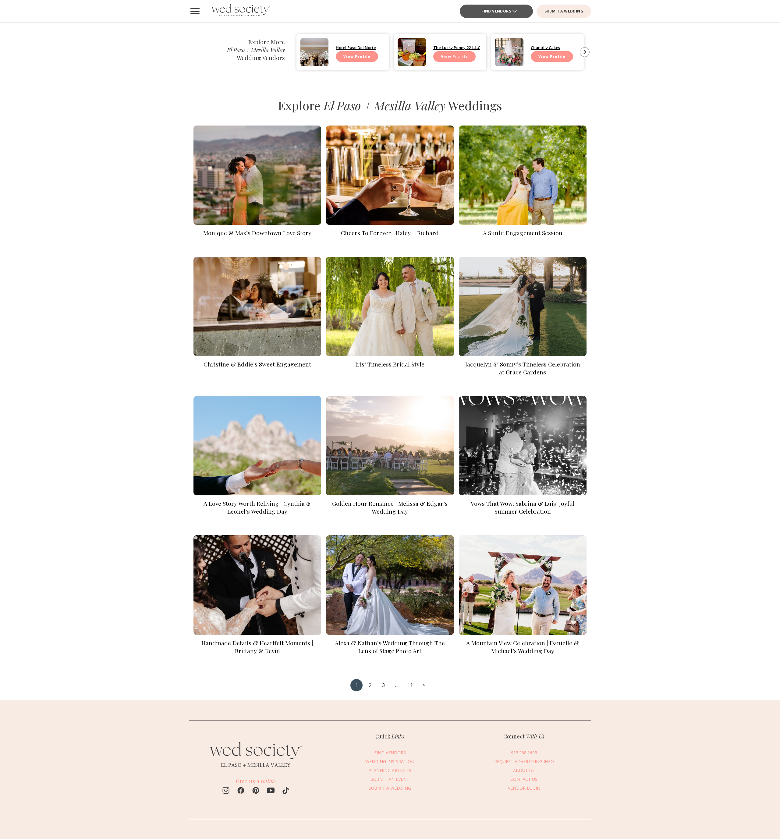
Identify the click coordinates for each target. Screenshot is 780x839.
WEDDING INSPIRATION (389, 761)
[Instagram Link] (225, 791)
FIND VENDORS (390, 753)
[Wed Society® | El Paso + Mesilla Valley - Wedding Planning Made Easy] (240, 11)
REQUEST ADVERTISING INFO (524, 761)
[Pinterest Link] (255, 791)
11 (410, 685)
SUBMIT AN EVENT (390, 779)
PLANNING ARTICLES (389, 770)
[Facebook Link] (240, 791)
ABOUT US (524, 770)
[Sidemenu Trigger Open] (195, 11)
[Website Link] (256, 765)
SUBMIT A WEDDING (563, 11)
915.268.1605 (524, 753)
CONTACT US (523, 779)
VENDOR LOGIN (524, 788)
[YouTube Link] (270, 791)
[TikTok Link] (285, 791)
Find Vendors (496, 11)
